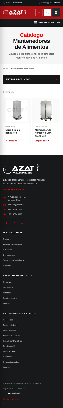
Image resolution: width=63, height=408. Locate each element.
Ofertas (6, 303)
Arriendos (7, 293)
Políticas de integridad (12, 244)
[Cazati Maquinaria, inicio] (14, 12)
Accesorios (8, 320)
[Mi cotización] (56, 12)
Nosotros (7, 239)
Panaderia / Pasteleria (12, 341)
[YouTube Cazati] (22, 223)
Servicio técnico (10, 298)
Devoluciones (9, 255)
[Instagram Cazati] (14, 223)
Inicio (5, 68)
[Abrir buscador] (47, 12)
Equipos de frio (9, 330)
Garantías (7, 250)
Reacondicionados (11, 362)
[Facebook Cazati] (6, 223)
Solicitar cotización (13, 189)
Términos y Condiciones (13, 260)
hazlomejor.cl (14, 393)
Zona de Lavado (10, 351)
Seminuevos (8, 287)
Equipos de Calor (10, 325)
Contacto (7, 265)
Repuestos (7, 282)
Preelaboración (9, 346)
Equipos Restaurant (11, 336)
